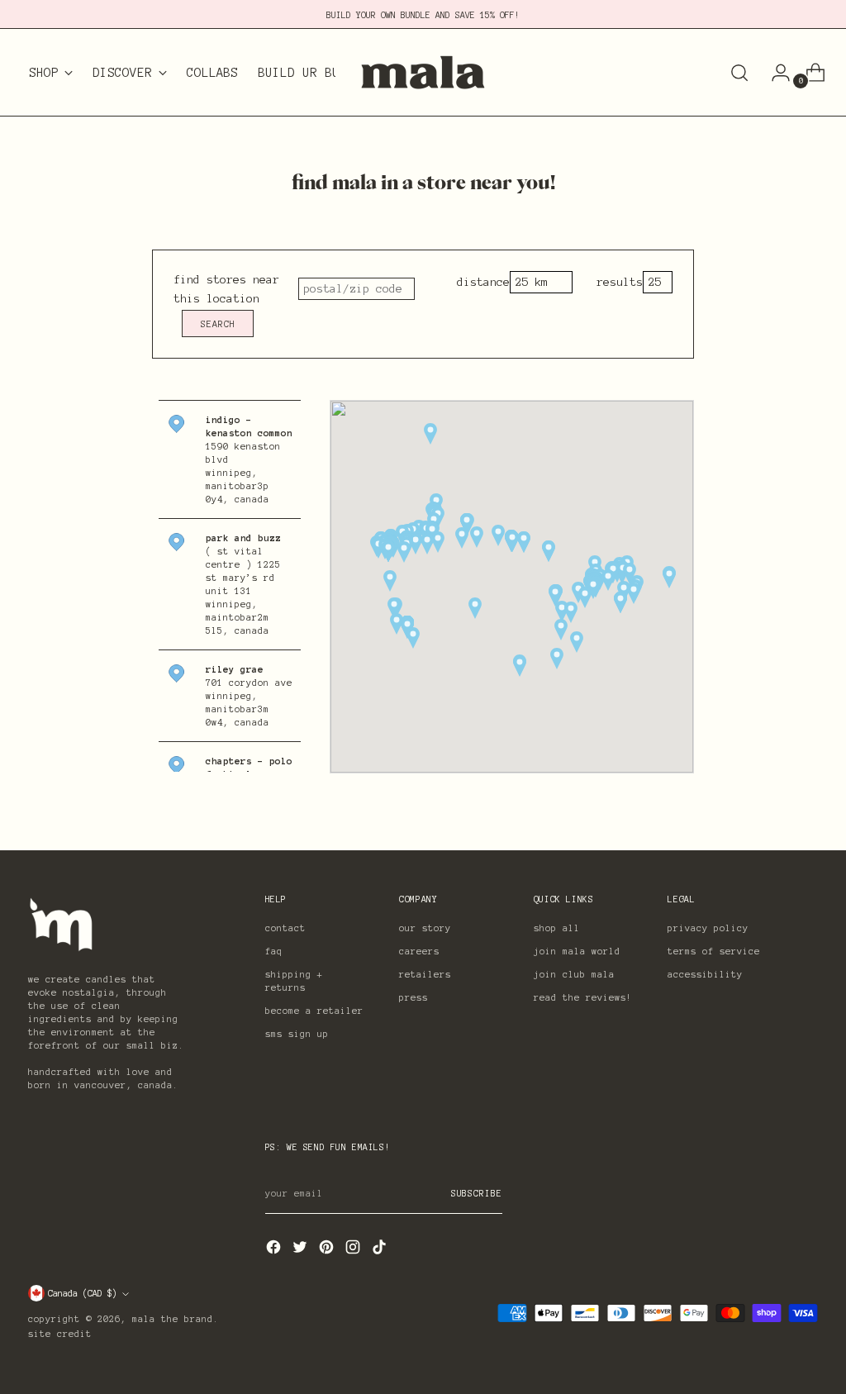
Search (218, 324)
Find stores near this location (226, 289)
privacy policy (708, 928)
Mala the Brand (172, 1319)
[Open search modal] (739, 72)
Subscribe (476, 1193)
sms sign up (297, 1034)
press (413, 997)
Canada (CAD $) (82, 1293)
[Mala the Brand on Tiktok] (381, 1250)
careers (419, 951)
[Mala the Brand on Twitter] (301, 1250)
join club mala (574, 974)
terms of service (714, 951)
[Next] (348, 72)
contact (285, 928)
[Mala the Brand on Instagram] (354, 1250)
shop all (557, 928)
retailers (425, 974)
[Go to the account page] (774, 72)
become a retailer (314, 1011)
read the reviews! (583, 997)
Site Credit (60, 1334)
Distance (483, 282)
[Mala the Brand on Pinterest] (328, 1250)
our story (425, 928)
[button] (524, 542)
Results (619, 282)
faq (274, 951)
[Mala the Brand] (423, 72)
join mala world (577, 951)
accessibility (705, 974)
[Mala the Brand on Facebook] (275, 1250)
